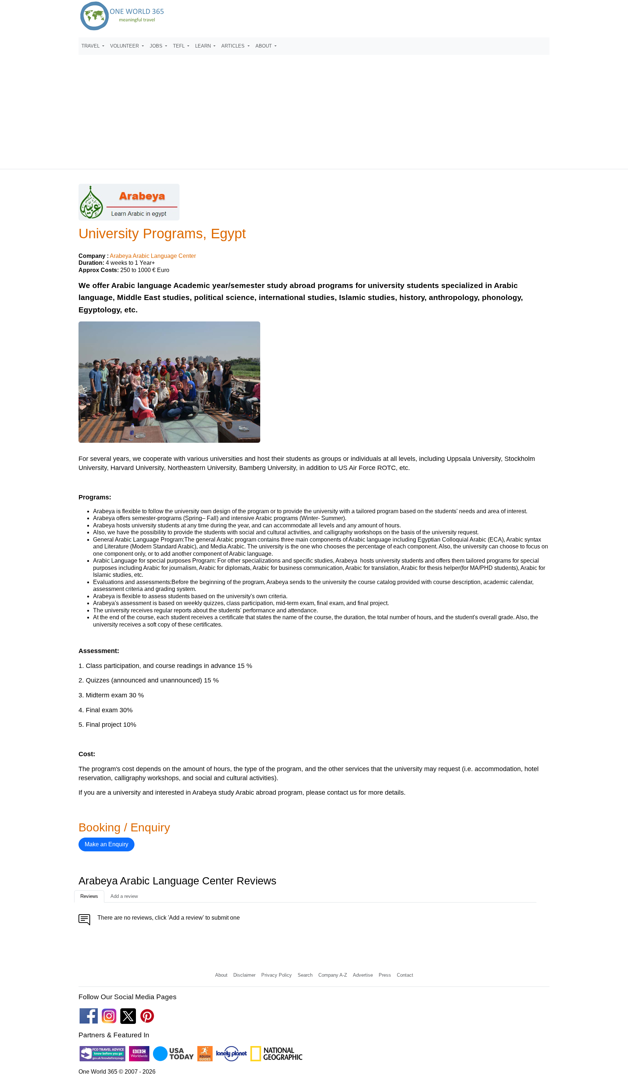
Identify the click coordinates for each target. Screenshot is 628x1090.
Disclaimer (244, 975)
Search (305, 975)
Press (385, 975)
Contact (405, 975)
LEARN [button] (203, 46)
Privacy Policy (276, 975)
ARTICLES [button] (233, 46)
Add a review (124, 896)
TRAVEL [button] (91, 46)
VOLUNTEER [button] (125, 46)
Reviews (89, 896)
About (221, 975)
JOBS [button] (157, 46)
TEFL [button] (179, 46)
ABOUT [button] (264, 46)
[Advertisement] (314, 108)
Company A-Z (332, 975)
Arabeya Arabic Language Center (153, 256)
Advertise (363, 975)
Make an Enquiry (106, 844)
